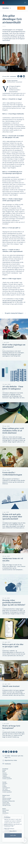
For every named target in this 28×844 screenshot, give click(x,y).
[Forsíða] (3, 2)
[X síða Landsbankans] (6, 752)
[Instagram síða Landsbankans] (14, 752)
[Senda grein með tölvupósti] (24, 76)
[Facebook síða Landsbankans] (3, 752)
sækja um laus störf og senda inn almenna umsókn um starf (13, 300)
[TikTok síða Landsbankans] (16, 752)
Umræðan (5, 8)
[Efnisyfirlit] (25, 3)
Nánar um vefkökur (9, 828)
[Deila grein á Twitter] (21, 76)
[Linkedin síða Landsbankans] (11, 752)
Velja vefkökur (13, 831)
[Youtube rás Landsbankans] (9, 752)
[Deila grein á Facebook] (18, 76)
